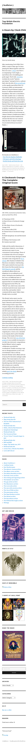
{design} (9, 383)
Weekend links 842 (9, 440)
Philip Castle (10, 390)
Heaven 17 (22, 168)
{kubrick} (4, 384)
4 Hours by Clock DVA (14, 30)
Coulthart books (8, 465)
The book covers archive (11, 475)
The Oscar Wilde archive (11, 490)
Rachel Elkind (17, 390)
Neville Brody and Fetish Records (13, 161)
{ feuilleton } (7, 5)
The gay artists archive (11, 482)
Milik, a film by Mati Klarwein (13, 428)
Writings (6, 502)
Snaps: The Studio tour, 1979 (12, 444)
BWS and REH (8, 442)
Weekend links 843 (9, 432)
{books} (14, 381)
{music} (17, 165)
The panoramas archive (11, 492)
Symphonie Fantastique (11, 430)
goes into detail (11, 371)
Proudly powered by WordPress (17, 741)
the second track (20, 83)
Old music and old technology (12, 159)
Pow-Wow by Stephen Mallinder (12, 157)
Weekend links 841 (9, 446)
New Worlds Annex (9, 467)
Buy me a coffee (6, 710)
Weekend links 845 (9, 417)
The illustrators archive (11, 484)
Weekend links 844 (9, 425)
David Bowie (15, 387)
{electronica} (12, 165)
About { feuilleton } (9, 463)
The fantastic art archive (11, 479)
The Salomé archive (10, 496)
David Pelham (22, 387)
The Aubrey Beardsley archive (13, 473)
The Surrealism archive (11, 498)
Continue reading (7, 377)
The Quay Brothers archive (12, 494)
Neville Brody (5, 169)
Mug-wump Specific (10, 419)
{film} (19, 383)
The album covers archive (11, 471)
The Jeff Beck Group (15, 392)
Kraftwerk (18, 389)
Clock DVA (9, 168)
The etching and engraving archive (14, 477)
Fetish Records (15, 168)
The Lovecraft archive (10, 486)
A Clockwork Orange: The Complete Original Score (13, 180)
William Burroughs (16, 394)
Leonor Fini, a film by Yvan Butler (14, 448)
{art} (10, 381)
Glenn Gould (5, 389)
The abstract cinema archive (12, 469)
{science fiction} (15, 384)
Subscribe (14, 672)
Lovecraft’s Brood (9, 450)
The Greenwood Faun (10, 434)
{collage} (4, 383)
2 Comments (10, 171)
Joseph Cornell (12, 389)
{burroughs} (19, 381)
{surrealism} (5, 386)
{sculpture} (22, 384)
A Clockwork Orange (14, 386)
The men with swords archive (13, 488)
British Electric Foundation (12, 166)
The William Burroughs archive (13, 500)
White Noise (9, 394)
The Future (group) (13, 169)
